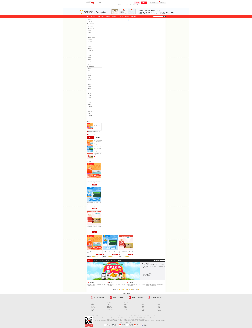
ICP (114, 317)
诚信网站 (122, 325)
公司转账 (125, 309)
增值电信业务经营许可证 (160, 320)
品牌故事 (119, 260)
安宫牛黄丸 (130, 4)
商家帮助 (111, 315)
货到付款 (125, 304)
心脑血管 (89, 97)
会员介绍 (92, 306)
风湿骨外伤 (90, 88)
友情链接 (125, 315)
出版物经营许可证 (127, 319)
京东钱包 (126, 322)
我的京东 (153, 2)
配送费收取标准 (110, 309)
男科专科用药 (90, 26)
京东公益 (153, 315)
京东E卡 (159, 309)
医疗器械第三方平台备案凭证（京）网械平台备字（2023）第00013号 (136, 320)
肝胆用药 (89, 55)
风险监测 (139, 315)
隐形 (89, 113)
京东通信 (159, 310)
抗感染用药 (90, 48)
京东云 (131, 322)
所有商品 (90, 21)
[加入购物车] (96, 144)
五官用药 (89, 32)
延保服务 (159, 307)
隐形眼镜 (114, 16)
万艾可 (123, 4)
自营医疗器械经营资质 (131, 317)
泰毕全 (134, 4)
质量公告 (144, 315)
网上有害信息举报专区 (129, 325)
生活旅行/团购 (93, 307)
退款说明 (142, 307)
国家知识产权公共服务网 (144, 325)
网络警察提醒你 (115, 325)
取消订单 (142, 310)
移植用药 (89, 61)
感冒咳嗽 (89, 68)
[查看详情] (98, 144)
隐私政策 (148, 315)
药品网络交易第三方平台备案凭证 (143, 317)
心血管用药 (90, 39)
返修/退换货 (143, 309)
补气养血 (89, 73)
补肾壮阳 (89, 70)
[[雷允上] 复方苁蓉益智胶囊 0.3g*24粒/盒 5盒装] (94, 218)
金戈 (115, 4)
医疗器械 (108, 16)
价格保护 (142, 306)
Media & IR (159, 315)
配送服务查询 (109, 307)
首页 (88, 16)
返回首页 (89, 260)
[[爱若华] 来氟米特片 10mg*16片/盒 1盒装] (94, 194)
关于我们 (93, 315)
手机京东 (121, 315)
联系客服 (102, 315)
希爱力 (137, 4)
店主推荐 (113, 260)
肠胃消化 (89, 86)
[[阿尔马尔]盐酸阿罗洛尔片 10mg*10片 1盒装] (90, 126)
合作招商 (107, 315)
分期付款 (125, 307)
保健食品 (127, 16)
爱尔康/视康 (90, 111)
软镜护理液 (90, 108)
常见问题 (92, 309)
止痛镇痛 (89, 75)
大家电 (92, 310)
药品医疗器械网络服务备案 (121, 317)
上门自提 (108, 304)
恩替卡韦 (126, 4)
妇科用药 (89, 93)
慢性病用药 (133, 16)
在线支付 (125, 306)
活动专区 (107, 260)
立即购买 (94, 184)
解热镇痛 (89, 57)
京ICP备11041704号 (108, 317)
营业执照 (152, 320)
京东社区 (134, 315)
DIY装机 (159, 306)
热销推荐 (95, 260)
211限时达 (109, 306)
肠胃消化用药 (90, 52)
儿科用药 (89, 95)
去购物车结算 (162, 2)
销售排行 (89, 121)
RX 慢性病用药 (91, 23)
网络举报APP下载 (137, 325)
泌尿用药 (89, 30)
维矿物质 (89, 102)
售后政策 (142, 304)
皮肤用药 (89, 84)
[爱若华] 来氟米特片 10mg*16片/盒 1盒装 (97, 147)
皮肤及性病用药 (91, 28)
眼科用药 (89, 79)
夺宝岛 (159, 304)
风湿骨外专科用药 (91, 37)
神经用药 (89, 64)
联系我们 (97, 315)
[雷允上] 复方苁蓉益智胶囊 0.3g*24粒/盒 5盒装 (97, 154)
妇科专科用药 (90, 35)
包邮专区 (101, 260)
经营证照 (120, 320)
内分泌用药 (90, 41)
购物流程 (92, 304)
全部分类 (93, 16)
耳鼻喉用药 (90, 77)
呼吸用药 (89, 46)
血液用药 (89, 59)
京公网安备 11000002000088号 (97, 317)
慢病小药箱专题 (101, 16)
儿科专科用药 (90, 50)
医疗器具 (89, 117)
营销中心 (116, 315)
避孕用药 (89, 104)
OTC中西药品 (120, 16)
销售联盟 (130, 315)
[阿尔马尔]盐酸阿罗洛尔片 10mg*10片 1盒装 (97, 125)
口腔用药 (89, 82)
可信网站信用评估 (107, 325)
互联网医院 (119, 4)
